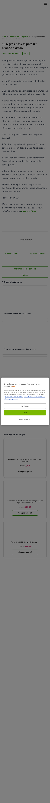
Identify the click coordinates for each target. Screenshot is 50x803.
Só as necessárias (25, 419)
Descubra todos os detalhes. (14, 397)
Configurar (25, 406)
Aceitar (25, 413)
